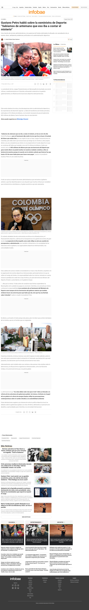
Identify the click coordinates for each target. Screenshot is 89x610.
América (30, 580)
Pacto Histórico (35, 16)
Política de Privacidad (74, 582)
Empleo (45, 582)
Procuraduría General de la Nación (44, 16)
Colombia (35, 7)
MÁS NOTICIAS (26, 517)
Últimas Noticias (65, 7)
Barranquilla (14, 438)
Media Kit (59, 589)
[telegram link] (15, 588)
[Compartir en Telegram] (46, 84)
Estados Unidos (28, 7)
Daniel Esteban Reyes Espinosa (13, 39)
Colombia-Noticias (6, 440)
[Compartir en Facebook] (38, 84)
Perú (48, 7)
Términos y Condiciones (74, 580)
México (44, 7)
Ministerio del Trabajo (21, 16)
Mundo (59, 7)
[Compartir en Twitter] (41, 84)
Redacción (45, 580)
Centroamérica (53, 7)
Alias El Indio (28, 16)
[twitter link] (15, 585)
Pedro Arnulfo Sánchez (56, 16)
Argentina (21, 7)
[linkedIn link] (18, 588)
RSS (30, 597)
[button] (2, 7)
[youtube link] (13, 588)
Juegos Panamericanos (24, 438)
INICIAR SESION (84, 7)
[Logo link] (37, 12)
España (39, 7)
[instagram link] (18, 585)
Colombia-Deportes (36, 438)
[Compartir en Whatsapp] (35, 84)
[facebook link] (13, 585)
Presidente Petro (5, 438)
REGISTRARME (75, 7)
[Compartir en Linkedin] (43, 84)
